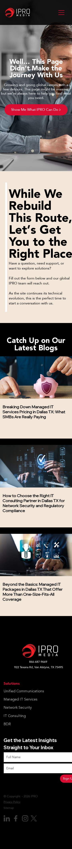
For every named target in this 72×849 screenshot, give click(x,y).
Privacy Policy (12, 802)
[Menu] (61, 13)
